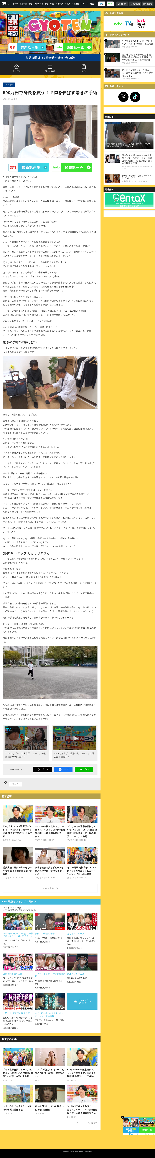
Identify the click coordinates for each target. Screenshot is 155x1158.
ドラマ (15, 4)
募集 (84, 71)
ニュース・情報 (26, 4)
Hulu (71, 167)
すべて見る (49, 888)
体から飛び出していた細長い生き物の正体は (49, 1108)
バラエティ (15, 784)
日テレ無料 (141, 23)
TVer (28, 167)
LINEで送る (83, 769)
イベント (84, 4)
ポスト (45, 769)
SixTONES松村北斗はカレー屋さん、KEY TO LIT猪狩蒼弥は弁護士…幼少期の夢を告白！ (82, 1110)
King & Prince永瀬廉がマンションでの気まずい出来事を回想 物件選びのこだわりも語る (81, 1073)
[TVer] (101, 4)
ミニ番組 (75, 4)
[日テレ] (5, 4)
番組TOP (17, 71)
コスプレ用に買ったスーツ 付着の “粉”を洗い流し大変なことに (49, 1072)
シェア (66, 769)
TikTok (135, 97)
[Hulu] (73, 47)
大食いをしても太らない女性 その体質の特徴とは (17, 1108)
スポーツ (59, 4)
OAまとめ (9, 85)
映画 (52, 4)
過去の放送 (50, 71)
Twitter (123, 97)
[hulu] (110, 4)
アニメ (67, 4)
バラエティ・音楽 (41, 4)
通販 (92, 4)
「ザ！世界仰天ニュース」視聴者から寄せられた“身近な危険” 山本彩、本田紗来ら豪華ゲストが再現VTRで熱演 (18, 1073)
